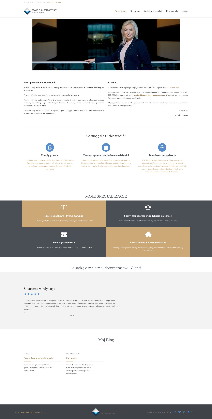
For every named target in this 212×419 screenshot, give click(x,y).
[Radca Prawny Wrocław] (40, 11)
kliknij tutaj (174, 87)
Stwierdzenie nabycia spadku (39, 358)
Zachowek (71, 358)
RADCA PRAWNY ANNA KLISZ (33, 412)
